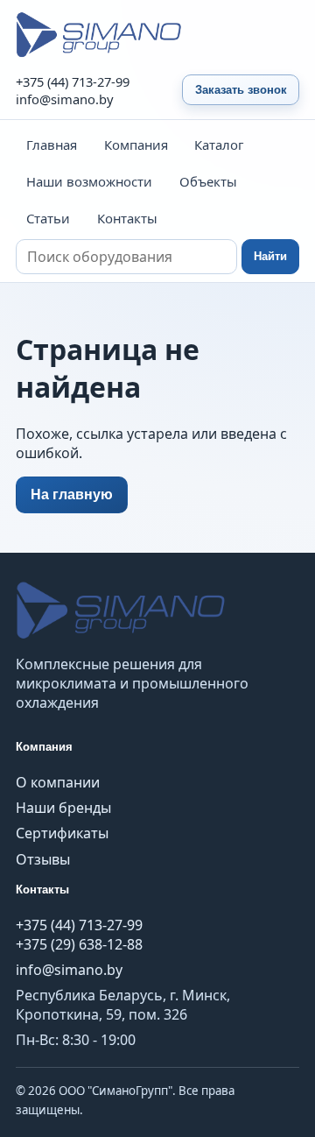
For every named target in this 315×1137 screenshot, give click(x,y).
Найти (270, 256)
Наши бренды (63, 807)
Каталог (218, 144)
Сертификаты (62, 833)
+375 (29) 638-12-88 (79, 944)
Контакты (127, 218)
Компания (136, 144)
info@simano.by (65, 99)
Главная (51, 144)
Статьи (48, 218)
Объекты (208, 181)
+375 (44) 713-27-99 (73, 81)
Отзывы (43, 859)
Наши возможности (89, 181)
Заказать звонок (241, 89)
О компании (58, 782)
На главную (72, 494)
